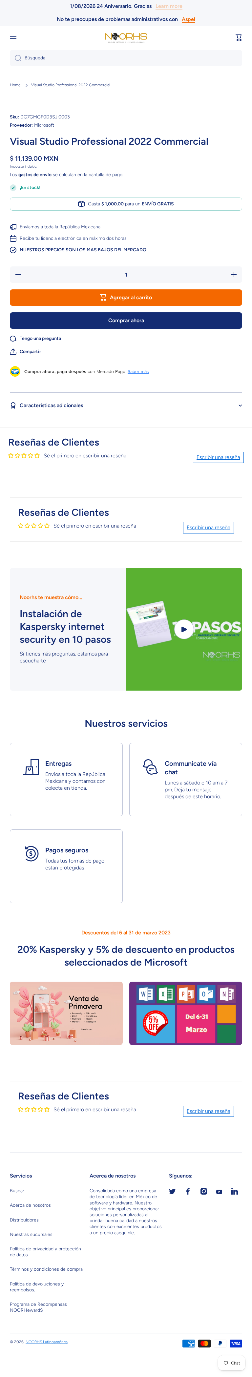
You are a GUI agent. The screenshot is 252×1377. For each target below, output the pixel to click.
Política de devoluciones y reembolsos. (37, 1287)
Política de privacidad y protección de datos (45, 1252)
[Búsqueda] (15, 58)
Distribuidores (24, 1220)
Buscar (17, 1191)
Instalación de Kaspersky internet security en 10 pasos (65, 626)
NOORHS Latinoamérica (47, 1342)
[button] (239, 37)
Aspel (188, 19)
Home (15, 85)
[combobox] (126, 58)
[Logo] (126, 37)
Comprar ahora (126, 320)
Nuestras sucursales (31, 1234)
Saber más (138, 371)
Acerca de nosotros (30, 1205)
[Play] (184, 629)
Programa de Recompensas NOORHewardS (38, 1307)
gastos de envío (35, 174)
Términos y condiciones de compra (46, 1269)
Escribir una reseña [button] (218, 457)
